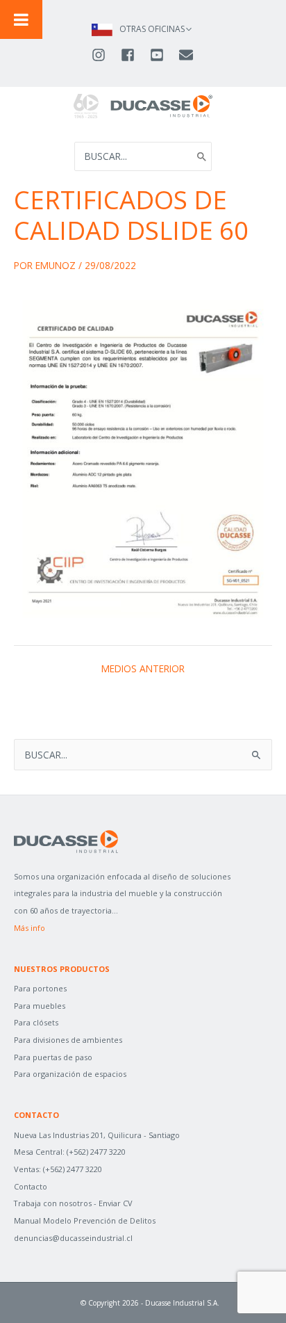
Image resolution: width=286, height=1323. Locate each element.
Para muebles (39, 1005)
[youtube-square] (163, 55)
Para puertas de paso (53, 1057)
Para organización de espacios (70, 1074)
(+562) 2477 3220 (96, 1151)
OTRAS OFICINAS (152, 29)
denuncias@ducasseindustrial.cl (73, 1238)
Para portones (40, 988)
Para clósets (36, 1022)
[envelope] (187, 55)
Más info (29, 928)
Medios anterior (143, 669)
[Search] (202, 156)
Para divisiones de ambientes (68, 1039)
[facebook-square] (134, 55)
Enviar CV (116, 1203)
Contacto (30, 1186)
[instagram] (105, 55)
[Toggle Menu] (21, 19)
